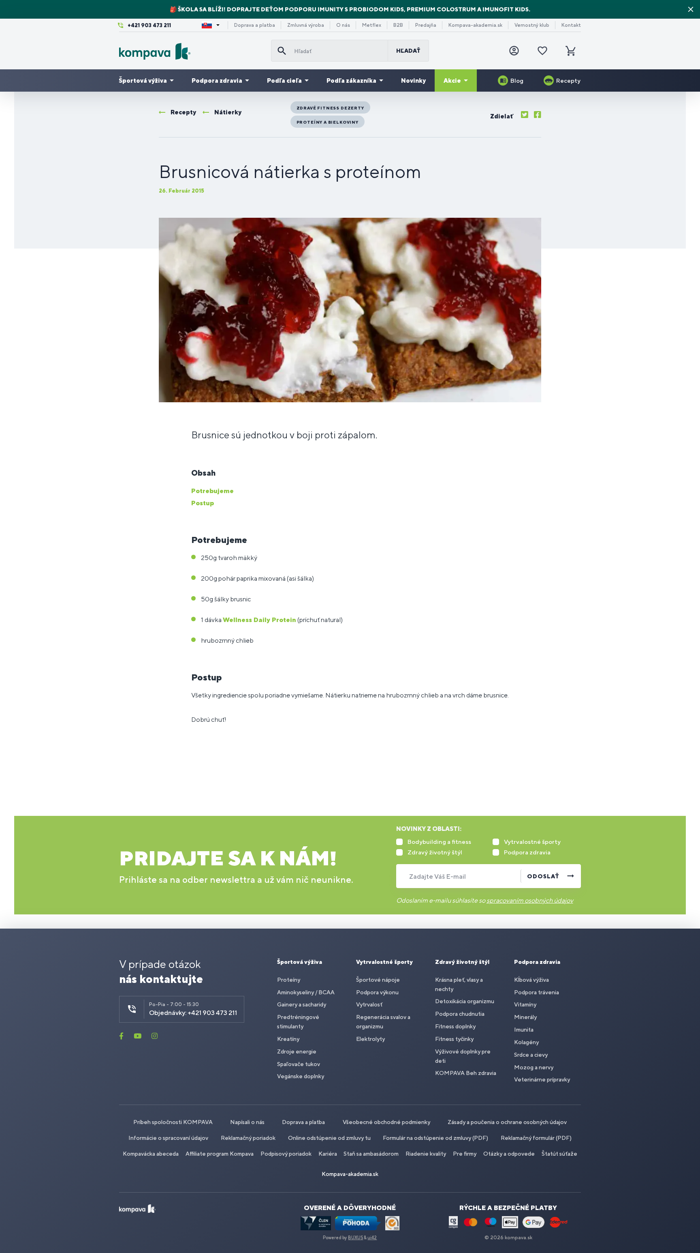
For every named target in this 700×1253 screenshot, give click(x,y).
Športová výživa (143, 80)
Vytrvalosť (369, 1004)
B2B (398, 25)
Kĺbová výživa (531, 979)
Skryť (690, 9)
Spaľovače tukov (298, 1064)
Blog (516, 80)
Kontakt (571, 25)
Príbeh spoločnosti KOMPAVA (173, 1122)
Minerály (525, 1017)
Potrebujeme (212, 491)
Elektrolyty (370, 1039)
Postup (202, 503)
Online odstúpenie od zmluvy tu (329, 1138)
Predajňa (425, 25)
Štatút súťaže (559, 1153)
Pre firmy (464, 1153)
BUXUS (355, 1237)
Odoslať (543, 876)
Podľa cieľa (284, 80)
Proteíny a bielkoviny (328, 122)
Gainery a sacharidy (301, 1004)
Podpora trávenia (536, 992)
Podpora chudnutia (459, 1014)
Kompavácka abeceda (151, 1153)
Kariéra (327, 1153)
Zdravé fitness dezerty (330, 107)
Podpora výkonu (377, 992)
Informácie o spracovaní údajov (168, 1138)
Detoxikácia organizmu (464, 1001)
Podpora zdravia (217, 80)
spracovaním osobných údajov (530, 900)
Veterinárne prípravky (542, 1079)
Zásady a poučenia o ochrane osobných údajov (507, 1122)
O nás (343, 25)
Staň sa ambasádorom (371, 1153)
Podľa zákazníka (351, 80)
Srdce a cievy (531, 1054)
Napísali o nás (247, 1122)
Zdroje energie (296, 1051)
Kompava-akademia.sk (475, 25)
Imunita (524, 1029)
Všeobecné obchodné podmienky (386, 1122)
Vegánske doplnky (300, 1076)
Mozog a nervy (533, 1067)
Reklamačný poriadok (248, 1138)
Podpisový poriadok (286, 1153)
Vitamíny (525, 1004)
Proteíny (288, 979)
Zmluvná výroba (305, 25)
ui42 (372, 1237)
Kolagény (526, 1042)
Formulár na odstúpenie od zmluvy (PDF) (435, 1138)
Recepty (568, 80)
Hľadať (408, 50)
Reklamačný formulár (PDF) (536, 1138)
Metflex (371, 25)
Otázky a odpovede (509, 1153)
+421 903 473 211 (149, 25)
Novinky (413, 80)
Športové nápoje (378, 979)
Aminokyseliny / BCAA (306, 992)
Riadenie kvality (425, 1153)
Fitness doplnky (455, 1026)
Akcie (452, 80)
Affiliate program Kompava (220, 1153)
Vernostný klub (531, 25)
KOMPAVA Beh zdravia (465, 1073)
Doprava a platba (254, 25)
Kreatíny (288, 1039)
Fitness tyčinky (454, 1039)
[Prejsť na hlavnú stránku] (192, 51)
